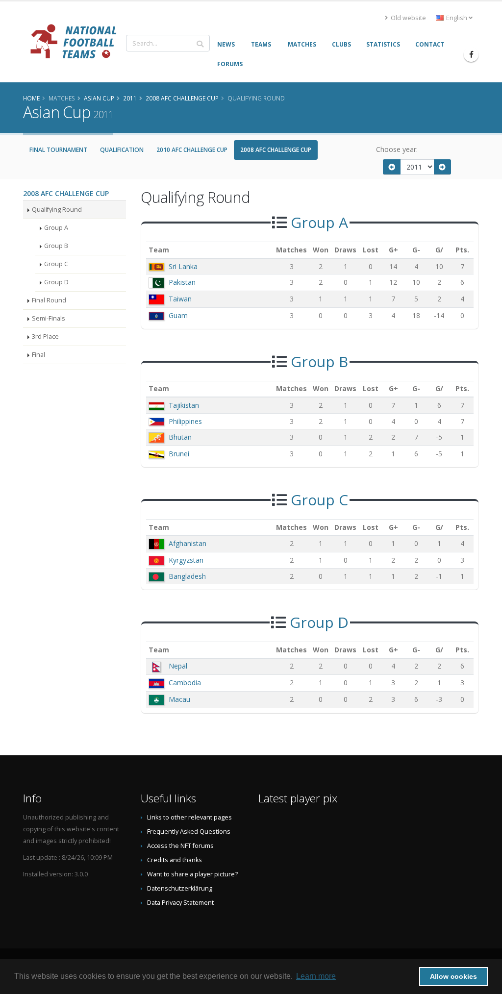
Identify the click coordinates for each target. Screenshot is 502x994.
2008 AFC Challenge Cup (275, 150)
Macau (179, 699)
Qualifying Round (57, 209)
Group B (56, 246)
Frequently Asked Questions (188, 831)
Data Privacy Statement (180, 902)
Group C (56, 264)
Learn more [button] (316, 976)
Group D (56, 282)
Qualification (122, 150)
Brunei (179, 453)
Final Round (49, 300)
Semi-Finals (48, 318)
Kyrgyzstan (186, 560)
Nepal (178, 666)
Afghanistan (187, 543)
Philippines (185, 421)
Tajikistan (184, 405)
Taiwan (180, 298)
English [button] (457, 18)
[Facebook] (471, 54)
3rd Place (45, 336)
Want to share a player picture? (192, 874)
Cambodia (185, 682)
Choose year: (397, 149)
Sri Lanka (183, 266)
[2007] (392, 166)
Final (38, 354)
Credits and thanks (174, 860)
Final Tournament (58, 150)
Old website (407, 18)
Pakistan (182, 282)
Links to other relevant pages (189, 817)
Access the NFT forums (180, 846)
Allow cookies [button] (453, 976)
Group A (56, 228)
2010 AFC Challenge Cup (191, 150)
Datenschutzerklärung (179, 888)
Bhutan (180, 437)
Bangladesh (187, 576)
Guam (178, 315)
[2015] (443, 166)
